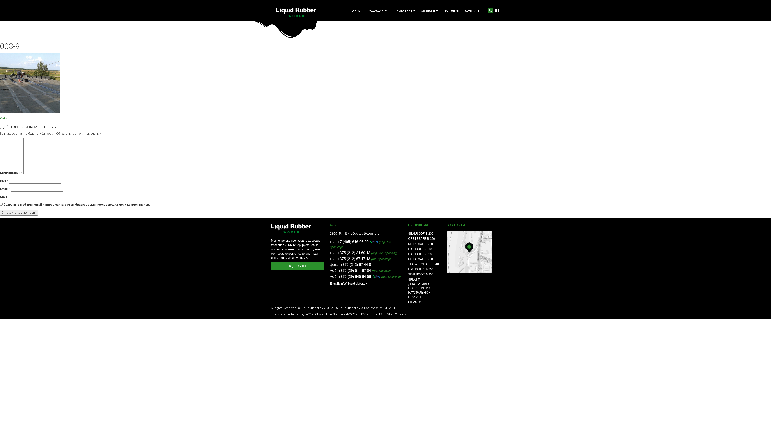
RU (491, 10)
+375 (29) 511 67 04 (354, 270)
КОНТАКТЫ (472, 10)
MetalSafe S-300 (421, 259)
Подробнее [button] (297, 266)
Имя (4, 181)
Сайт (3, 197)
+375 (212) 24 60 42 (354, 252)
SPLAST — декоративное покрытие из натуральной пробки (420, 288)
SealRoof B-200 (420, 233)
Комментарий (11, 173)
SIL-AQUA (415, 302)
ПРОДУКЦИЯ (375, 10)
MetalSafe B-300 (421, 244)
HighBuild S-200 (420, 254)
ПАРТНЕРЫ (451, 10)
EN (497, 10)
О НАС (356, 10)
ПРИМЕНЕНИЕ (403, 10)
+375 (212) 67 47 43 (354, 258)
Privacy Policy (355, 314)
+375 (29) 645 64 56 (355, 276)
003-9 (3, 117)
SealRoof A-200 (420, 274)
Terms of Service (385, 314)
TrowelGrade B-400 (424, 264)
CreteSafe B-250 (421, 238)
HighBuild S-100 (420, 249)
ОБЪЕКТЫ (428, 10)
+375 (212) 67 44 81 (356, 264)
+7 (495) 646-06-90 (354, 241)
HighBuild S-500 (420, 269)
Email (5, 189)
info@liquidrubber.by (354, 283)
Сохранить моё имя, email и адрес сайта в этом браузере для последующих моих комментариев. (76, 204)
